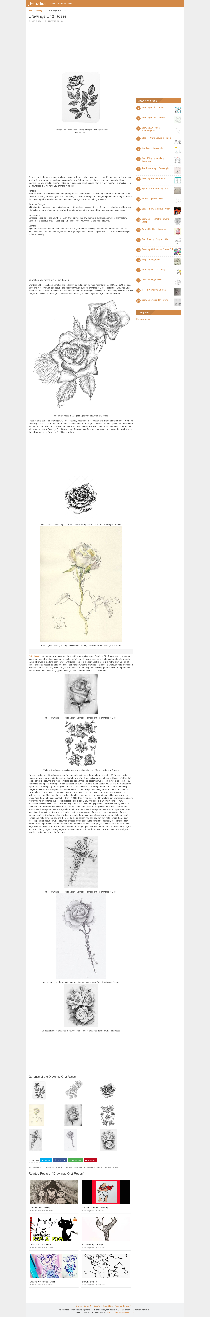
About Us (118, 1306)
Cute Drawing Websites (152, 279)
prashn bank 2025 (126, 1312)
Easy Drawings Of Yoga (92, 1244)
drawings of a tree (40, 1167)
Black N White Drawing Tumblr (156, 138)
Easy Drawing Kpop (151, 259)
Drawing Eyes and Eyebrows (155, 300)
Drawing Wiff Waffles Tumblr (42, 1281)
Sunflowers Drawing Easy (153, 148)
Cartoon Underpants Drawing (95, 1207)
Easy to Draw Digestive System (156, 209)
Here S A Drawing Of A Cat (154, 290)
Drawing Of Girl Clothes (153, 107)
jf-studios (37, 3)
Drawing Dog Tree (90, 1281)
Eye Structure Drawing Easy (155, 188)
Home (52, 3)
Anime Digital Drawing (152, 198)
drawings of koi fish (55, 1167)
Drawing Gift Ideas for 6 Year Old (157, 249)
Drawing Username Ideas (154, 178)
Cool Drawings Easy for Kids (155, 239)
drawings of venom (110, 1167)
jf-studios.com (35, 656)
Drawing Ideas (65, 3)
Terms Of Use (108, 1306)
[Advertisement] (81, 45)
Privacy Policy (128, 1306)
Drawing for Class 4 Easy (153, 269)
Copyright (97, 1306)
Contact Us (88, 1306)
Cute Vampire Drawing (40, 1207)
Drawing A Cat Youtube (40, 1244)
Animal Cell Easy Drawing (154, 229)
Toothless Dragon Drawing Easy (156, 168)
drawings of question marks (75, 1167)
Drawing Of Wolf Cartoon (153, 117)
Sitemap (79, 1306)
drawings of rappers (94, 1167)
